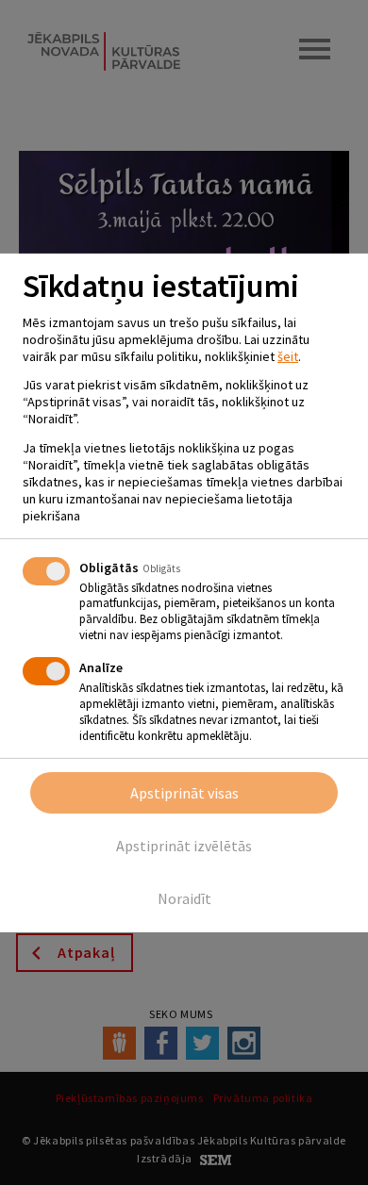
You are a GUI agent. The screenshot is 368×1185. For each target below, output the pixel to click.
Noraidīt (184, 898)
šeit (287, 356)
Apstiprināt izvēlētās (184, 845)
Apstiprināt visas (184, 792)
